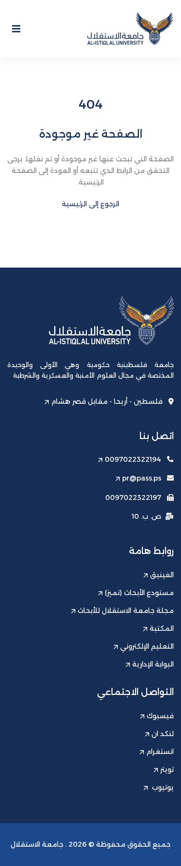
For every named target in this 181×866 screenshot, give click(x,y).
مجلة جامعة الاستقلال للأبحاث (126, 610)
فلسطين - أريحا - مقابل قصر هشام (107, 401)
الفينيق (162, 574)
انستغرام (160, 751)
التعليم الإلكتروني (147, 646)
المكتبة (162, 628)
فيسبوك (160, 715)
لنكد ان (163, 733)
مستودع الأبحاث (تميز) (139, 592)
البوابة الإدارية (153, 664)
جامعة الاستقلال (37, 844)
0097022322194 (133, 459)
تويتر (167, 769)
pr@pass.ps (141, 478)
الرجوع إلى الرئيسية (90, 203)
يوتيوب (162, 787)
